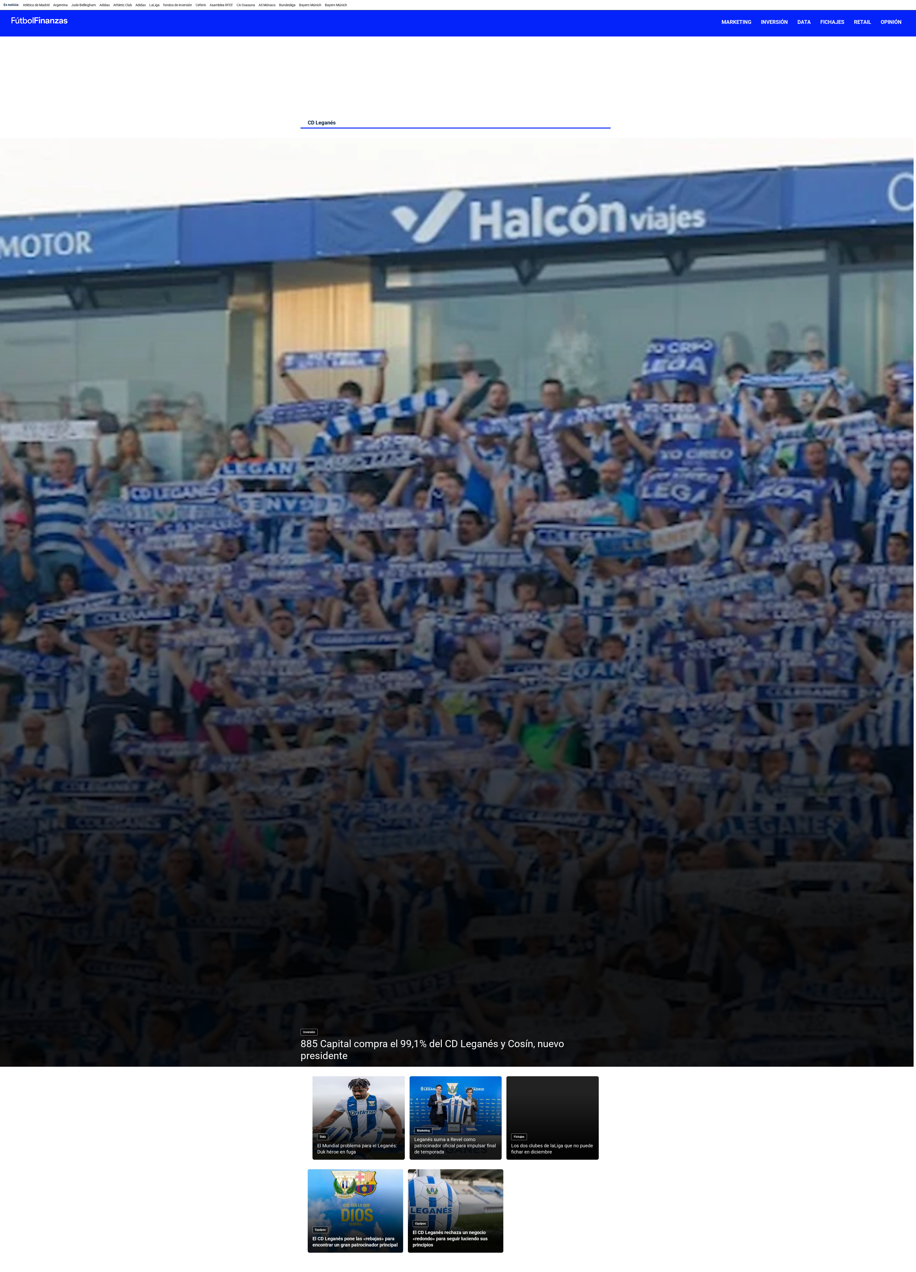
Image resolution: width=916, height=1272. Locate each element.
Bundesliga (287, 5)
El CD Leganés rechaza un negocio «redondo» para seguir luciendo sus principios (450, 1239)
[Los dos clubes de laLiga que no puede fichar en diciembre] (552, 1118)
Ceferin (201, 5)
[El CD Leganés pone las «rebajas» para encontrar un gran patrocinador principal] (355, 1211)
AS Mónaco (267, 5)
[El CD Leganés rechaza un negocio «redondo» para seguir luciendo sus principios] (455, 1211)
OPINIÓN (891, 22)
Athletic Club (122, 5)
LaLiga (154, 5)
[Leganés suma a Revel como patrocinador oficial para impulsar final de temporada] (456, 1118)
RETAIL (862, 22)
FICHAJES (832, 22)
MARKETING (736, 22)
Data (323, 1136)
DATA (804, 22)
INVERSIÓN (774, 22)
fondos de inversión (177, 5)
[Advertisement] (458, 72)
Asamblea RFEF (221, 5)
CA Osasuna (246, 5)
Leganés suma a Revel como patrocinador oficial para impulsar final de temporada (455, 1146)
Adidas (104, 5)
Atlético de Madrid (36, 5)
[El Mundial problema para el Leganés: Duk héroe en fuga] (358, 1118)
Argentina (60, 5)
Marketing (423, 1130)
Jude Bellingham (83, 5)
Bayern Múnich (310, 5)
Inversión (309, 1032)
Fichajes (519, 1136)
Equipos (320, 1229)
